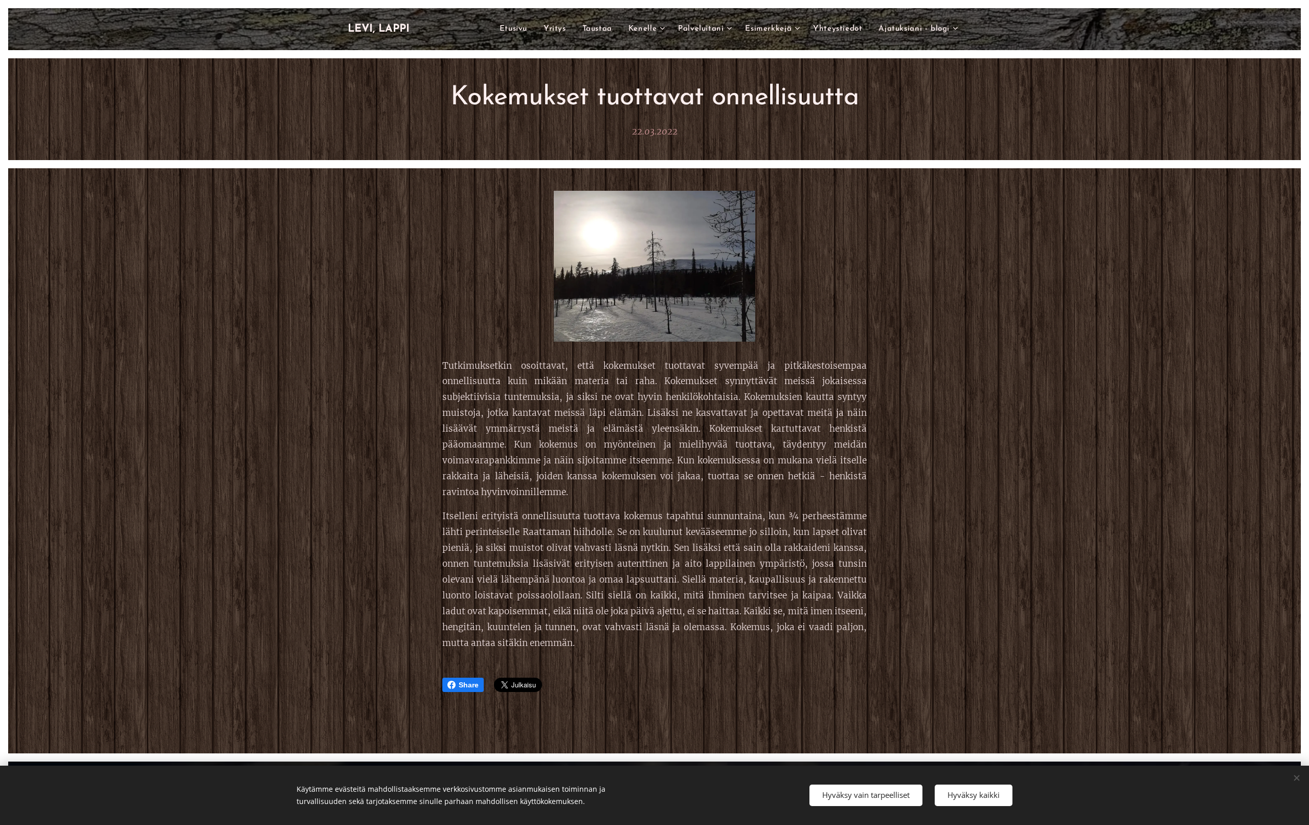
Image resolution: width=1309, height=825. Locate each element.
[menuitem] (516, 29)
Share (469, 685)
